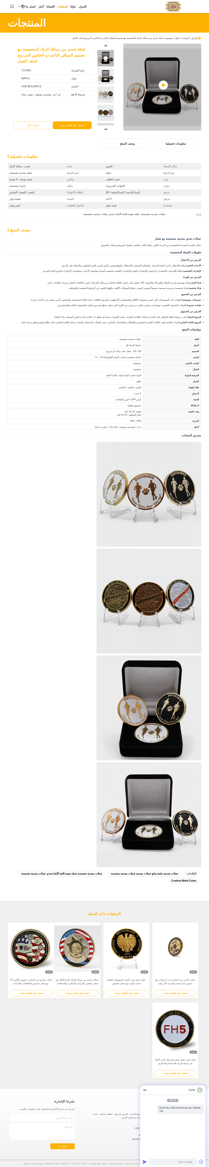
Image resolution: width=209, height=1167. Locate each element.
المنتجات (62, 6)
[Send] (144, 1161)
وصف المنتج (127, 143)
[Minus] (145, 1090)
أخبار (41, 6)
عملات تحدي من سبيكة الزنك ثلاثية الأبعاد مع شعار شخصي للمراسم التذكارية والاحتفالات (77, 981)
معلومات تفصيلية (175, 143)
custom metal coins (183, 880)
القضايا (51, 6)
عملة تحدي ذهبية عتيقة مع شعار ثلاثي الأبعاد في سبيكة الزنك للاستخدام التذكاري (175, 1061)
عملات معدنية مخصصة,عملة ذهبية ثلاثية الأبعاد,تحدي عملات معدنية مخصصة (61, 873)
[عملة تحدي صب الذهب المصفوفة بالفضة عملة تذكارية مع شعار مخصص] (126, 948)
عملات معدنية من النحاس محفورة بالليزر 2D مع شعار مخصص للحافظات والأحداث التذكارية (31, 981)
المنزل (83, 6)
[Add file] (201, 1161)
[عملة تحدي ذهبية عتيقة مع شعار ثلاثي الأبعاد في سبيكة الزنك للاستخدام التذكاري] (175, 1029)
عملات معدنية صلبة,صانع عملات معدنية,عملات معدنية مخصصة (144, 873)
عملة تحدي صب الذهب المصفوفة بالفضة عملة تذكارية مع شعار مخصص (126, 981)
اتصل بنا (31, 6)
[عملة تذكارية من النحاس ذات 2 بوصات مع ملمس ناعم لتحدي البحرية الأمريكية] (175, 948)
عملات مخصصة (172, 38)
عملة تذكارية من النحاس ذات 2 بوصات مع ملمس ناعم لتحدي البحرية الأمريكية (175, 981)
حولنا (73, 6)
